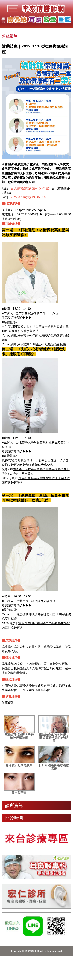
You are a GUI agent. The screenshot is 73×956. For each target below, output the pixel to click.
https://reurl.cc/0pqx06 (31, 210)
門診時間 (14, 817)
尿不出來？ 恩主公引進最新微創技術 (41, 344)
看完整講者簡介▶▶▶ (17, 317)
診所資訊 (14, 805)
